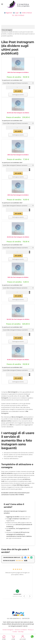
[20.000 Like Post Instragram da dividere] (18, 228)
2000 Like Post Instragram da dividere (18, 195)
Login (17, 13)
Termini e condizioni (21, 630)
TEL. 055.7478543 (18, 15)
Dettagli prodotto (18, 95)
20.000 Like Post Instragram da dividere (18, 237)
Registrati (9, 13)
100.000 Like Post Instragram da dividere (18, 319)
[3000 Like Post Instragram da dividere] (18, 146)
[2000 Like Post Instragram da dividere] (18, 186)
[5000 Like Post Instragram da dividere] (18, 64)
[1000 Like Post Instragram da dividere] (18, 269)
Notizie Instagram (8, 630)
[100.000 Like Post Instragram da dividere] (18, 311)
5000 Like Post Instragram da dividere (18, 72)
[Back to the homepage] (18, 4)
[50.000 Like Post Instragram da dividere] (18, 104)
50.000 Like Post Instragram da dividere (18, 112)
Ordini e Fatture (27, 13)
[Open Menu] (2, 4)
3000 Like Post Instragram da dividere (18, 154)
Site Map (21, 631)
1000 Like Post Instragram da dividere (18, 277)
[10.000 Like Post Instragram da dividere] (18, 351)
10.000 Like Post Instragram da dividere (18, 359)
